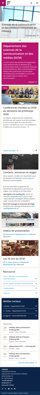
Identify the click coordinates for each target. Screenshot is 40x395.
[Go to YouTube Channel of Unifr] (8, 388)
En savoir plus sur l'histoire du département (16, 263)
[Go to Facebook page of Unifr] (2, 389)
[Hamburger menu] (3, 3)
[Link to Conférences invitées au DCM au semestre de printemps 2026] (20, 119)
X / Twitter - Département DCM (14, 311)
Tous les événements (26, 363)
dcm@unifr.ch (6, 383)
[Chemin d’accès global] (31, 3)
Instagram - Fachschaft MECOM (14, 316)
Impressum (4, 393)
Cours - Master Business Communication (18, 283)
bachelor (18, 178)
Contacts (6, 293)
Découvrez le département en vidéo (19, 234)
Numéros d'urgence (23, 393)
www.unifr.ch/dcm (8, 385)
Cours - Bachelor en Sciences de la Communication (15, 277)
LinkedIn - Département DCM (14, 306)
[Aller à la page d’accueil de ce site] (9, 3)
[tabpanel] (20, 22)
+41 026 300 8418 (7, 380)
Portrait (31, 82)
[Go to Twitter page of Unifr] (5, 389)
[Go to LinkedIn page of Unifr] (11, 388)
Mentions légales (13, 393)
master (29, 178)
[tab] (20, 40)
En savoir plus (30, 35)
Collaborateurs (8, 288)
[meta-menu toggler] (37, 3)
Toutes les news (9, 151)
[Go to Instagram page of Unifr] (14, 388)
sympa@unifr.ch (17, 196)
